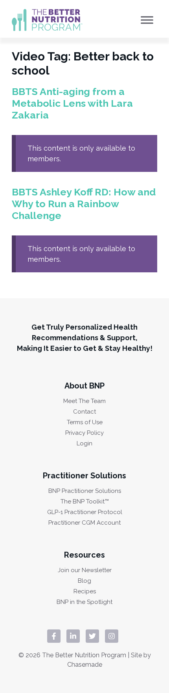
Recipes (84, 592)
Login (84, 444)
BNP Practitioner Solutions (84, 491)
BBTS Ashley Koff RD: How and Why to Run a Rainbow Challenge (84, 203)
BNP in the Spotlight (84, 602)
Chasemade (84, 664)
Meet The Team (84, 401)
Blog (84, 581)
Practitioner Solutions (84, 475)
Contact (84, 412)
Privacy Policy (84, 433)
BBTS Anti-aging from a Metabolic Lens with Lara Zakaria (72, 103)
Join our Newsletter (85, 570)
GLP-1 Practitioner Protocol (84, 512)
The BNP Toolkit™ (85, 502)
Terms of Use (85, 422)
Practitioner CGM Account (84, 523)
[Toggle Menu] (147, 20)
